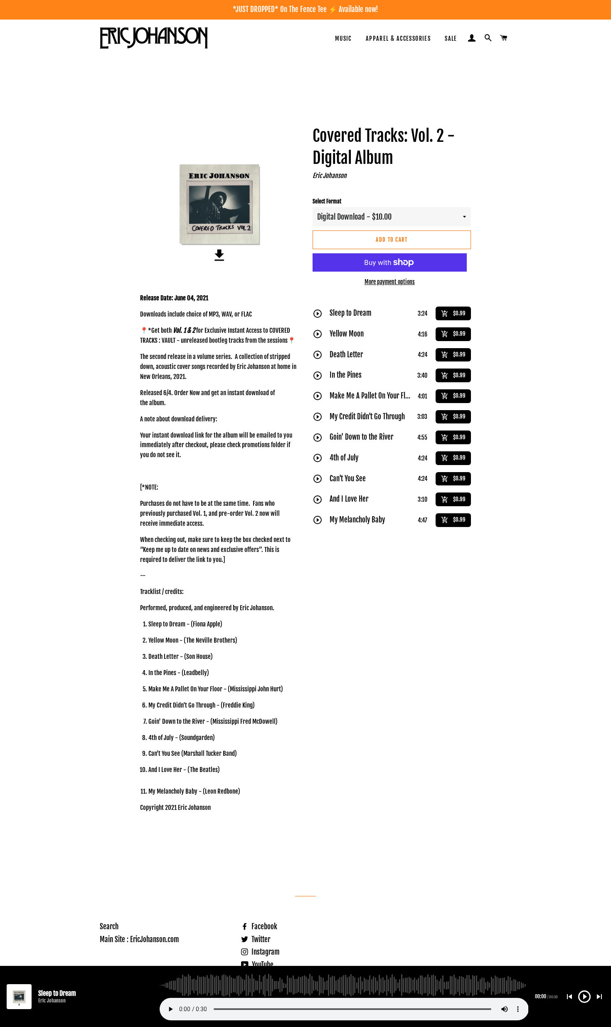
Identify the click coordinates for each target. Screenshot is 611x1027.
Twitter (260, 939)
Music (343, 38)
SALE (451, 38)
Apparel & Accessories (398, 38)
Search (109, 926)
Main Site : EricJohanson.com (139, 939)
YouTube (261, 964)
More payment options (390, 281)
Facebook (263, 926)
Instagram (265, 952)
